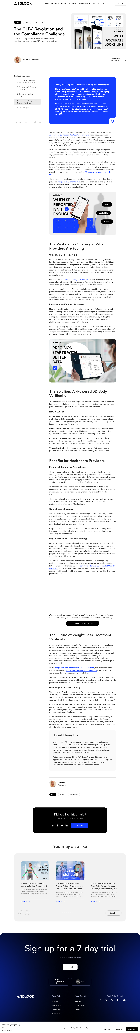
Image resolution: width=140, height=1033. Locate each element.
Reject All (119, 1029)
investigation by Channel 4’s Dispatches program (69, 135)
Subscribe (79, 825)
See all (112, 913)
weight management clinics (69, 182)
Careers (77, 1010)
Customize (106, 1029)
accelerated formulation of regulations (81, 670)
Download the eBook (81, 623)
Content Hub (79, 1005)
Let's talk (120, 3)
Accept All (131, 1029)
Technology (56, 1010)
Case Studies (56, 1014)
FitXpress (55, 1001)
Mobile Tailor (56, 1005)
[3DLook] (23, 3)
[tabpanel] (35, 882)
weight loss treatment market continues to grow (74, 668)
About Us (78, 1001)
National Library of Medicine (76, 279)
